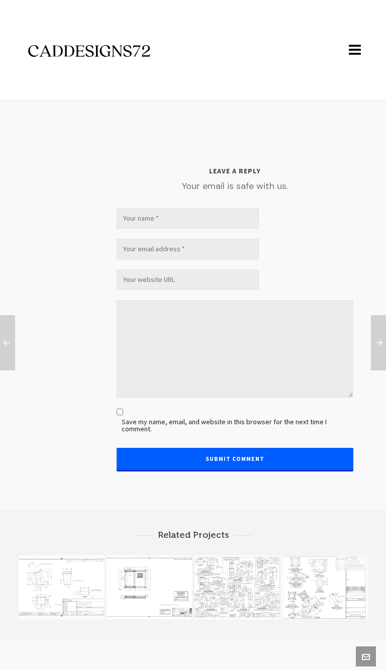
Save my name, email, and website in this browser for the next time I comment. (224, 426)
